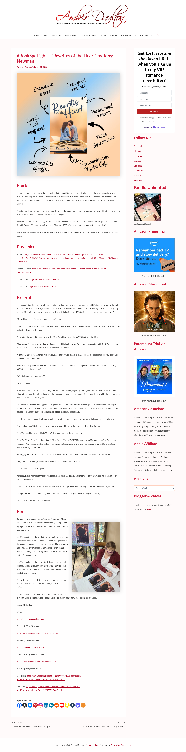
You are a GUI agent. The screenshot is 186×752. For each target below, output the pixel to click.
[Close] (140, 334)
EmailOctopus (77, 406)
